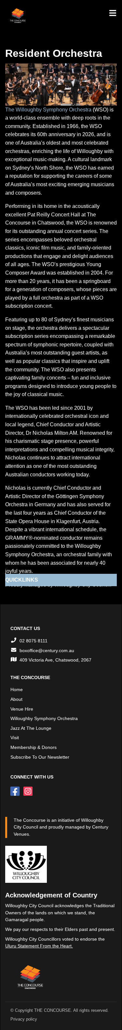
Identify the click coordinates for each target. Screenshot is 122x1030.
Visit (14, 737)
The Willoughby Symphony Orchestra (48, 109)
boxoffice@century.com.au (47, 650)
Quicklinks (21, 580)
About (16, 699)
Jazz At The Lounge (30, 728)
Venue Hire (21, 709)
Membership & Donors (33, 747)
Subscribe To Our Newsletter (39, 757)
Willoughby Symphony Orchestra (44, 718)
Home (16, 689)
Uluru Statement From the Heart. (39, 945)
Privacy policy (23, 1019)
